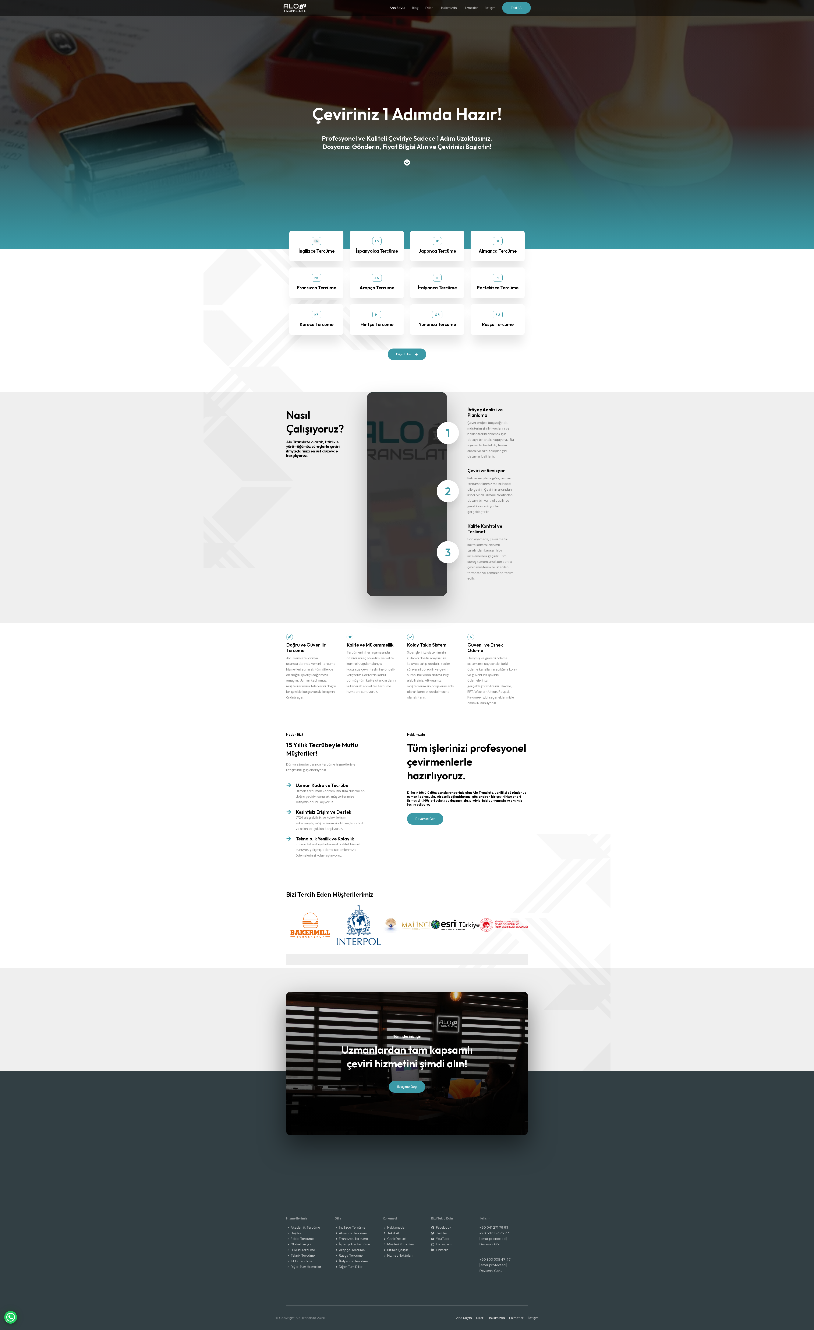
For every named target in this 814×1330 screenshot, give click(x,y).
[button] (516, 8)
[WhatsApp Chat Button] (10, 1317)
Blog (415, 8)
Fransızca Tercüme (316, 288)
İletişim (490, 8)
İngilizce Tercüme (316, 251)
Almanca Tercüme (498, 251)
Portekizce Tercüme (498, 288)
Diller (429, 8)
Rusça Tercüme (498, 324)
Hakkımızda (448, 8)
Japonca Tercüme (437, 251)
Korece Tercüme (316, 324)
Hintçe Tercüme (376, 324)
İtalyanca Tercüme (437, 288)
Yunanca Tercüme (437, 324)
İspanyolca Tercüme (377, 251)
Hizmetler (471, 8)
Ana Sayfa (397, 8)
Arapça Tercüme (377, 288)
